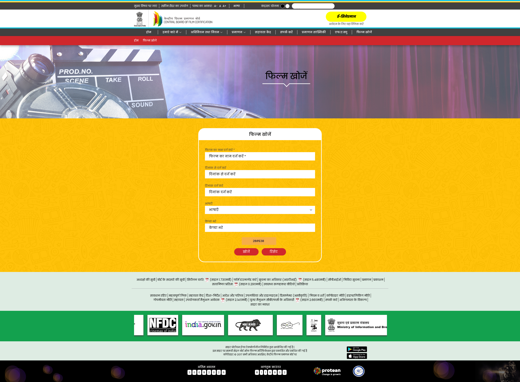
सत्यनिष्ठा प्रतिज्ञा (237, 284)
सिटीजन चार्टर (209, 280)
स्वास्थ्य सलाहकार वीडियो (279, 284)
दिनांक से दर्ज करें (215, 168)
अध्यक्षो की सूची (145, 280)
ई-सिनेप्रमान (346, 16)
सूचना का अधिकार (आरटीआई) (292, 280)
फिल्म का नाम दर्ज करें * (220, 150)
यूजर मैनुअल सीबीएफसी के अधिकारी (286, 300)
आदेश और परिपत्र (232, 296)
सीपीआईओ (334, 280)
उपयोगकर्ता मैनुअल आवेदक (217, 300)
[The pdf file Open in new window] (351, 371)
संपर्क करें (286, 32)
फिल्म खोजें (364, 32)
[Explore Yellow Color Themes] (287, 6)
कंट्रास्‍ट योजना (270, 6)
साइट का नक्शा (260, 304)
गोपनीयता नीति (162, 300)
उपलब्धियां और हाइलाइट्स (261, 296)
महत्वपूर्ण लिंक (178, 296)
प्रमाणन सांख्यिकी (314, 32)
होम (148, 32)
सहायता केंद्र (263, 32)
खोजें (246, 251)
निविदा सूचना (351, 280)
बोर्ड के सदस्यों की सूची (171, 280)
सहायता (178, 300)
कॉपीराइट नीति (335, 296)
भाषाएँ (208, 204)
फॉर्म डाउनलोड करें (245, 280)
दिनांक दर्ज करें (214, 186)
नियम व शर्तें (316, 296)
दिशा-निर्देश (213, 296)
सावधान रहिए (158, 296)
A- (216, 6)
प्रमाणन (366, 280)
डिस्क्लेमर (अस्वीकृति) (293, 296)
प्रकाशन (378, 280)
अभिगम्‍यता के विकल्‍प (353, 300)
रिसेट (274, 251)
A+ (225, 6)
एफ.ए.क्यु (341, 32)
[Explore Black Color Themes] (283, 6)
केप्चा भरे (210, 221)
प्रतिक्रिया (302, 284)
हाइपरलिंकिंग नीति (358, 296)
